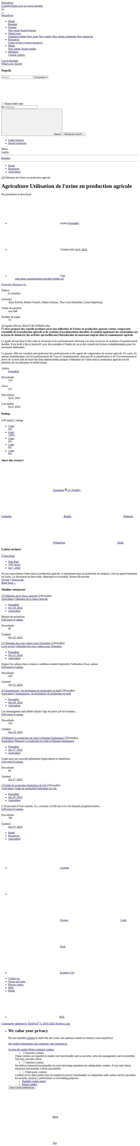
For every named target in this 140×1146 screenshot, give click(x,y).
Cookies (64, 867)
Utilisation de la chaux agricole (31, 599)
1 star (11, 450)
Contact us (14, 978)
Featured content (17, 36)
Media (11, 45)
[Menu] (2, 13)
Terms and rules (16, 981)
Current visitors (16, 54)
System (64, 920)
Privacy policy (16, 984)
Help (10, 987)
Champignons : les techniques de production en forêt (42, 693)
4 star (11, 432)
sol (62, 278)
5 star (11, 426)
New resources (85, 36)
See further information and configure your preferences (37, 1043)
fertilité (56, 278)
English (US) (66, 972)
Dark (62, 946)
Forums (12, 27)
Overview (6, 284)
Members (13, 51)
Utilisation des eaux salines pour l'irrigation (39, 646)
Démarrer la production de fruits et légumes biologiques (44, 741)
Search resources (33, 42)
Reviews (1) (19, 284)
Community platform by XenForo (35, 1023)
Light (123, 920)
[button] (49, 103)
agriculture (21, 278)
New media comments (64, 36)
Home (11, 21)
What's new (14, 33)
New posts (14, 30)
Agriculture (14, 610)
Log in (5, 152)
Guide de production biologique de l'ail (35, 788)
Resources (13, 39)
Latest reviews (16, 42)
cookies (30, 1037)
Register (12, 24)
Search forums (28, 30)
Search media (28, 48)
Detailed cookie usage (34, 1081)
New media (45, 36)
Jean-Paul (13, 561)
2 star (11, 444)
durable (48, 278)
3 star (11, 438)
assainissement (35, 278)
